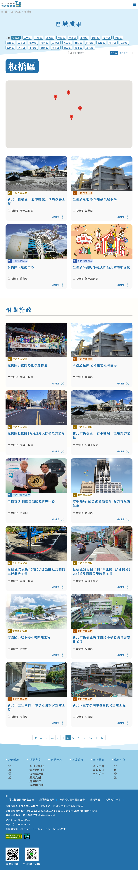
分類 (8, 37)
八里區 (21, 47)
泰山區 (67, 42)
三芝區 (124, 42)
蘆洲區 (95, 37)
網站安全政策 (46, 799)
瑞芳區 (44, 42)
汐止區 (118, 37)
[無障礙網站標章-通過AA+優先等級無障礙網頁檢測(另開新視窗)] (14, 836)
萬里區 (78, 47)
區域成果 (16, 11)
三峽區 (21, 42)
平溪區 (33, 47)
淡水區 (33, 42)
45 (90, 737)
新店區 (72, 37)
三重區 (27, 37)
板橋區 (15, 37)
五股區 (55, 42)
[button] (71, 117)
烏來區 (90, 47)
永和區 (50, 37)
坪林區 (112, 42)
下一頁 (99, 737)
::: (2, 11)
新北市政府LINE (31, 863)
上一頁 (38, 737)
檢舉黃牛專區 (113, 799)
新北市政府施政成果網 (11, 4)
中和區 (38, 37)
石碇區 (101, 42)
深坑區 (90, 42)
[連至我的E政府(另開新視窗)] (27, 836)
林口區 (78, 42)
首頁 (6, 11)
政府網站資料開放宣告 (72, 799)
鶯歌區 (10, 42)
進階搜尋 (123, 53)
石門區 (10, 47)
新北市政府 (12, 863)
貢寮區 (55, 47)
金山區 (67, 47)
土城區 (84, 37)
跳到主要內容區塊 (12, 2)
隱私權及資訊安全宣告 (21, 799)
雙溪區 (44, 47)
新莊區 (61, 37)
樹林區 (106, 37)
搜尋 (112, 53)
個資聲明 (95, 799)
